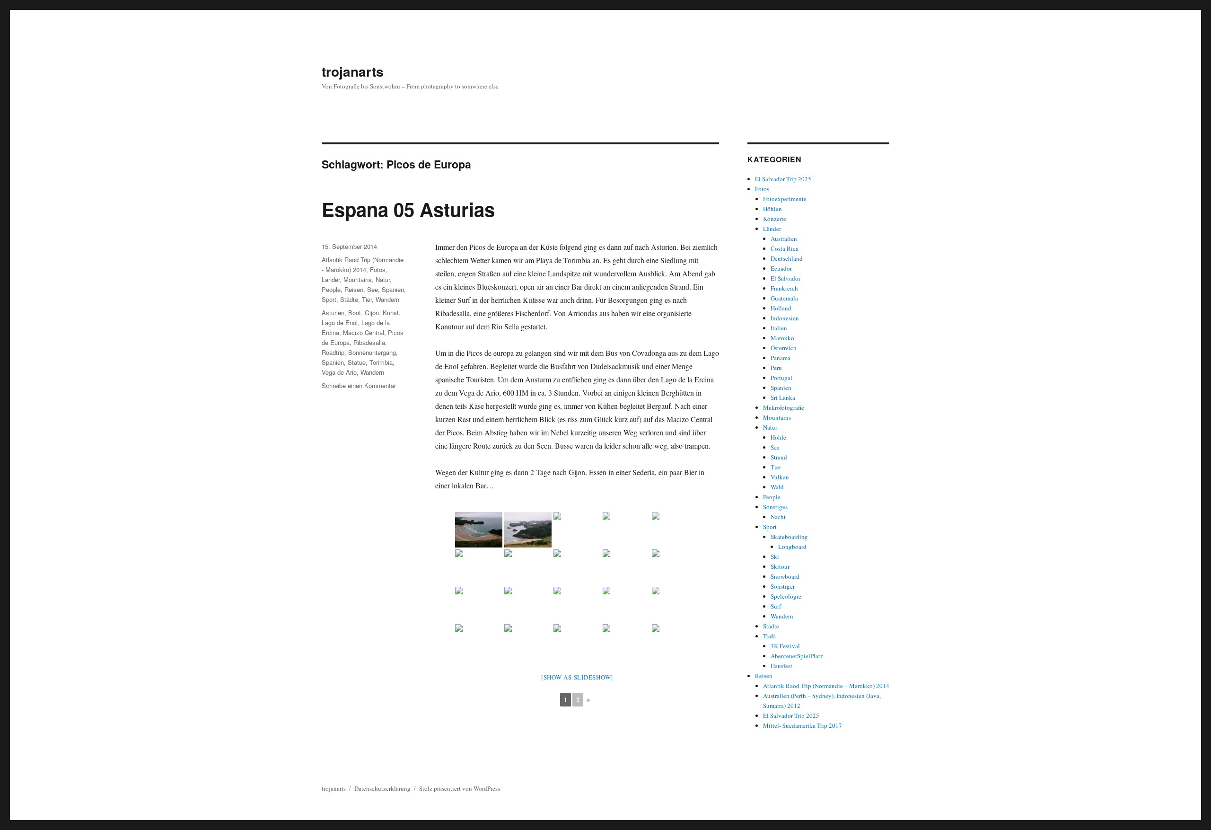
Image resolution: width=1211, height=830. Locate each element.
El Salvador (785, 278)
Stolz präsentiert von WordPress (459, 788)
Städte (349, 299)
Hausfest (781, 666)
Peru (776, 367)
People (331, 289)
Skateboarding (789, 536)
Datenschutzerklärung (382, 788)
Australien (784, 238)
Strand (779, 457)
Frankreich (784, 288)
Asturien (333, 312)
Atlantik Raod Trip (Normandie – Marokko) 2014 (826, 685)
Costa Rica (785, 248)
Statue (357, 362)
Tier (367, 299)
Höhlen (772, 208)
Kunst (391, 312)
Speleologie (786, 596)
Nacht (778, 516)
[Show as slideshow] (577, 677)
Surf (776, 606)
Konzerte (774, 218)
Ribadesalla (369, 342)
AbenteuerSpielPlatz (797, 656)
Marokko (782, 338)
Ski (775, 556)
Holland (781, 308)
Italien (779, 328)
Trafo (769, 636)
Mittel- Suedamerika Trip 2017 (802, 725)
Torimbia (381, 362)
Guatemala (784, 298)
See (372, 289)
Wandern (387, 299)
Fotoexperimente (785, 198)
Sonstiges (775, 507)
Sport (329, 299)
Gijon (372, 312)
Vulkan (780, 477)
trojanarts (353, 71)
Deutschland (787, 258)
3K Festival (785, 646)
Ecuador (781, 268)
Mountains (357, 279)
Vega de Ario (339, 372)
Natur (383, 279)
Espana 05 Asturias (408, 208)
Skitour (780, 566)
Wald (777, 487)
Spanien (393, 289)
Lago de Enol (340, 322)
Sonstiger (783, 586)
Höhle (778, 437)
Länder (331, 279)
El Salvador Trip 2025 (783, 179)
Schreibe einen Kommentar (359, 385)
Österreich (784, 348)
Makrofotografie (783, 407)
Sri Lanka (783, 397)
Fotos (378, 269)
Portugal (781, 377)
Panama (780, 357)
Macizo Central (363, 332)
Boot (354, 312)
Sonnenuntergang (372, 352)
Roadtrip (333, 352)
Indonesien (785, 318)
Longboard (792, 546)
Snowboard (785, 576)
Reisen (353, 289)
